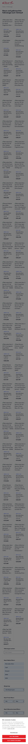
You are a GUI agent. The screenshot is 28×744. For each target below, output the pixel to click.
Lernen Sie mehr (10, 728)
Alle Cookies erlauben (14, 740)
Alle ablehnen (14, 736)
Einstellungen (14, 732)
